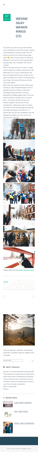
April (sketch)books (24, 423)
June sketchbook (23, 403)
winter (29, 287)
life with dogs (26, 282)
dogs (14, 282)
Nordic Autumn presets (26, 270)
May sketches (21, 412)
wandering (18, 287)
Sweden (7, 287)
